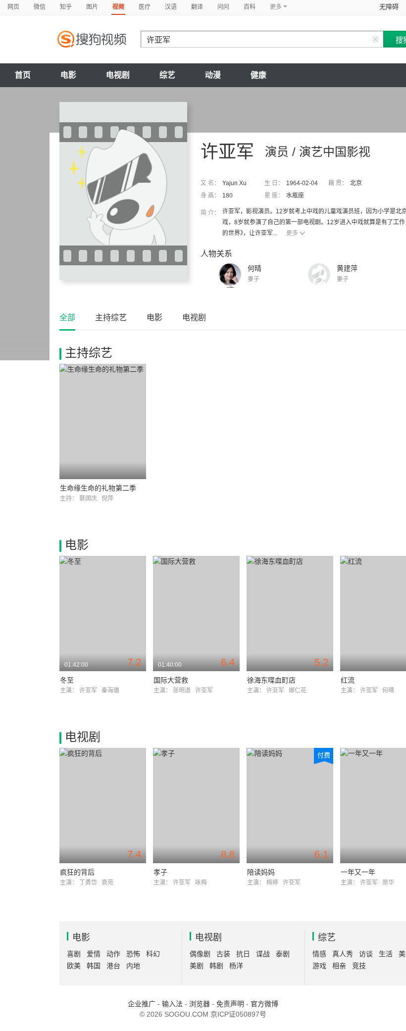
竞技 (359, 966)
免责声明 (230, 1004)
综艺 (167, 75)
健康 (258, 75)
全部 (67, 317)
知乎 (66, 6)
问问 (223, 6)
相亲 (339, 966)
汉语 (171, 6)
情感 (319, 954)
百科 (249, 6)
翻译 (197, 6)
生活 (386, 954)
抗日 (243, 954)
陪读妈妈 (261, 872)
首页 (23, 75)
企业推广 (141, 1004)
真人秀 (342, 954)
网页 (13, 6)
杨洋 (236, 966)
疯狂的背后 (77, 872)
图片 (92, 6)
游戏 (319, 966)
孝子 (160, 872)
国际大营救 (170, 680)
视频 (118, 6)
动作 (113, 954)
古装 (223, 954)
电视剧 (118, 75)
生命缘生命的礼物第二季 (98, 488)
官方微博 (264, 1004)
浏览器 (199, 1004)
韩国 (94, 966)
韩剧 (216, 966)
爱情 (94, 954)
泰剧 (283, 954)
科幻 (153, 954)
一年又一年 (358, 872)
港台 (113, 966)
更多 (292, 233)
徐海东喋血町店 (271, 680)
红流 (348, 680)
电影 (68, 75)
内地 (133, 966)
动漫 (213, 75)
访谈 (366, 954)
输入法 (172, 1004)
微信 (40, 6)
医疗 (145, 6)
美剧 (196, 966)
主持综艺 (111, 317)
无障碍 (389, 6)
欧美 (74, 966)
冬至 (67, 680)
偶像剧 (200, 954)
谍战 (263, 954)
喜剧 (74, 954)
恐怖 (133, 954)
